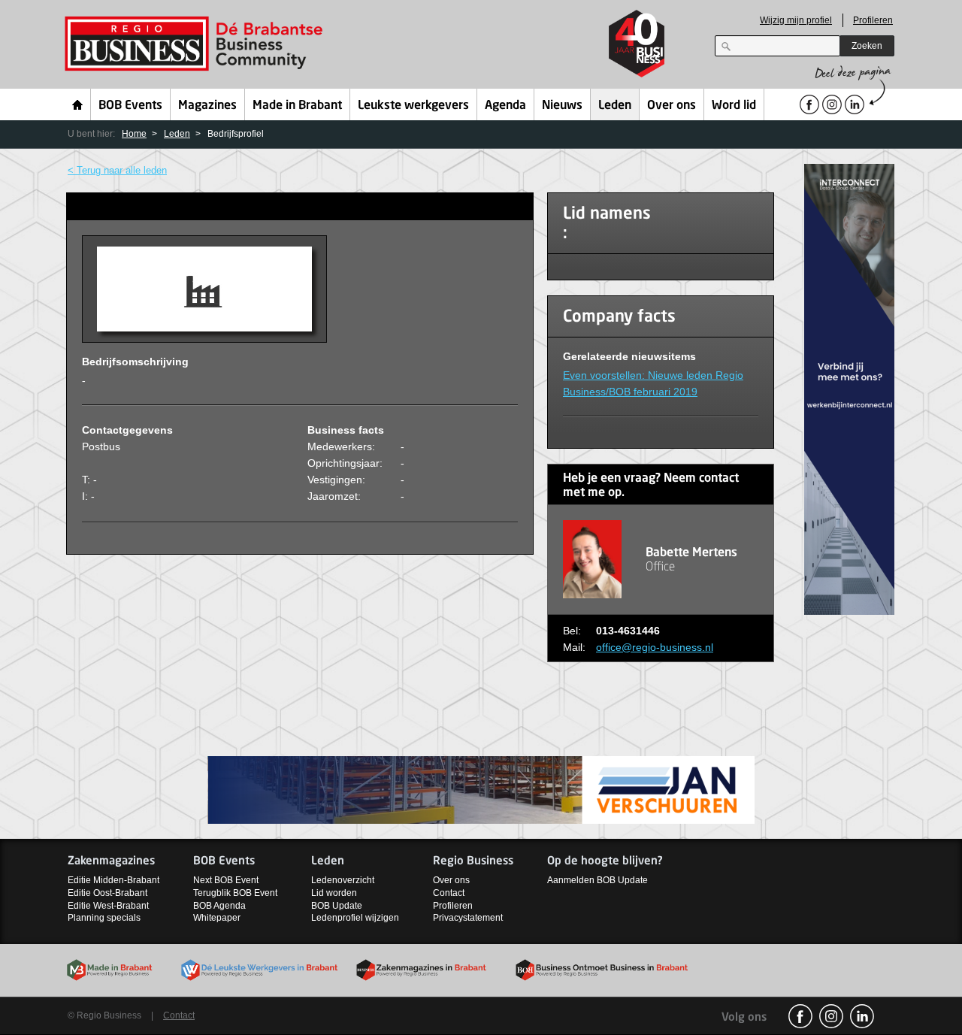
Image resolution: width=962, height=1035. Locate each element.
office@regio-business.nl (654, 647)
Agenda (505, 106)
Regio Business (196, 44)
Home (78, 104)
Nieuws (562, 106)
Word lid (734, 106)
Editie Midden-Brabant (113, 880)
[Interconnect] (849, 388)
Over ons (671, 106)
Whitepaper (216, 917)
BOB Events (130, 106)
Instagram (831, 1016)
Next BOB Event (226, 880)
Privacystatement (468, 917)
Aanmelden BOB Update (597, 880)
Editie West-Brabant (108, 905)
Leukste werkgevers (413, 106)
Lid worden (334, 893)
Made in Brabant (297, 106)
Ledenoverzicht (342, 880)
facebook (800, 1016)
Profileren (873, 20)
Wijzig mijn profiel (796, 20)
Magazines (207, 106)
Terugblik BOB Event (235, 893)
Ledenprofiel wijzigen (355, 917)
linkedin (862, 1016)
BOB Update (336, 905)
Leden (614, 106)
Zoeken (867, 46)
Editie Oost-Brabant (107, 893)
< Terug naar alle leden (117, 170)
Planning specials (104, 917)
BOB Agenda (219, 905)
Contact (448, 893)
